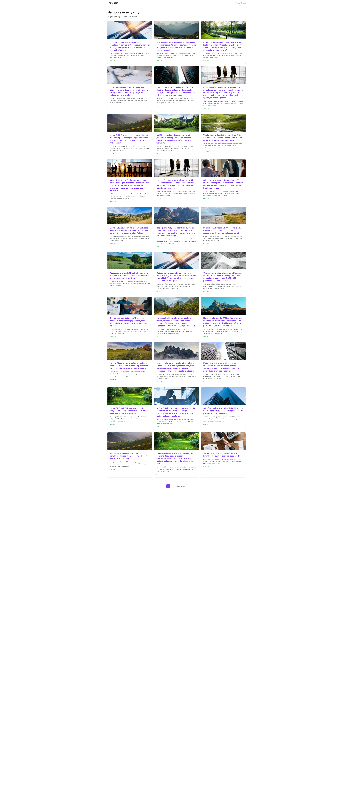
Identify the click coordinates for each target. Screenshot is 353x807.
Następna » (181, 486)
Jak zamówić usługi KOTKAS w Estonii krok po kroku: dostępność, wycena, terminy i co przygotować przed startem (129, 275)
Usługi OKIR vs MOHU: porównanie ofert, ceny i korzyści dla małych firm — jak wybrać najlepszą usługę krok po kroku (129, 410)
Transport (112, 3)
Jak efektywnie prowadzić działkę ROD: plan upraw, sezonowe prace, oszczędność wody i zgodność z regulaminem (223, 410)
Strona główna (240, 3)
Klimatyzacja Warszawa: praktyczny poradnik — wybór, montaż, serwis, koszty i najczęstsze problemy (129, 456)
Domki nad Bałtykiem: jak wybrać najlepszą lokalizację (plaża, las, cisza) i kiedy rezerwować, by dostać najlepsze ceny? (222, 230)
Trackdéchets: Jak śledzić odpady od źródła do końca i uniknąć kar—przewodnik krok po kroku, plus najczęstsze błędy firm (223, 137)
